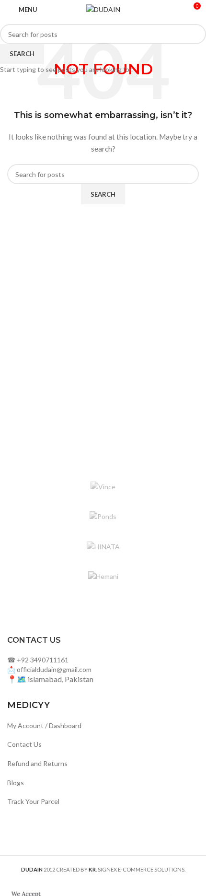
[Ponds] (103, 516)
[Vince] (103, 487)
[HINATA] (103, 547)
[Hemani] (103, 576)
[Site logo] (103, 9)
